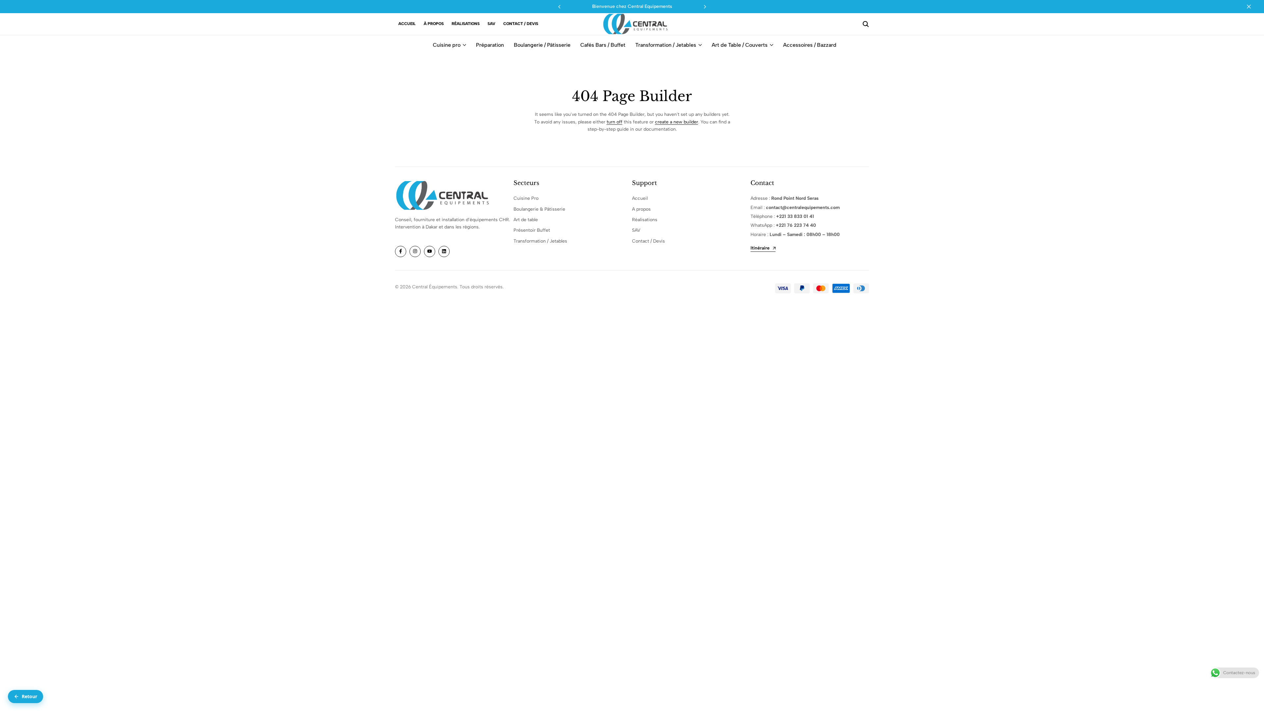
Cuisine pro (447, 45)
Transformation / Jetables (665, 45)
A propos (641, 209)
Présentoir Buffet (532, 230)
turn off (614, 122)
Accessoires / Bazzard (809, 45)
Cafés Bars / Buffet (602, 45)
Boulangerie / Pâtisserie (542, 45)
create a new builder (676, 122)
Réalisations (466, 23)
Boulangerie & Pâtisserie (539, 209)
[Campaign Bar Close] (1252, 6)
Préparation (490, 45)
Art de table (526, 220)
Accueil (407, 23)
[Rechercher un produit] (865, 24)
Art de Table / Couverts (740, 45)
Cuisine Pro (526, 198)
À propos (434, 23)
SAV (491, 23)
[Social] (400, 251)
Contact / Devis (520, 23)
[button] (704, 6)
